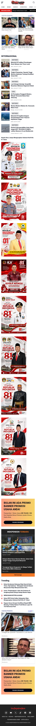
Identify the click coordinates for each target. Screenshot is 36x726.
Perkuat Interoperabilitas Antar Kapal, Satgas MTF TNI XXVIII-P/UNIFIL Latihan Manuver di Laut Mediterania (22, 129)
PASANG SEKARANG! (18, 522)
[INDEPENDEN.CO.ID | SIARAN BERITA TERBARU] (18, 2)
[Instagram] (6, 712)
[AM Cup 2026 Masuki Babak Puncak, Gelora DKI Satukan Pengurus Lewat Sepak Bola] (18, 546)
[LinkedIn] (30, 712)
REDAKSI (11, 716)
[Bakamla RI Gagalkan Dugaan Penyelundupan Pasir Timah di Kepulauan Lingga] (5, 116)
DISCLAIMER (30, 716)
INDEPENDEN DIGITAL (20, 716)
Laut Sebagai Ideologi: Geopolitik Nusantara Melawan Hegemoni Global (22, 85)
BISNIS (9, 7)
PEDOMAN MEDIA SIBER (13, 719)
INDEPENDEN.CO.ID (25, 722)
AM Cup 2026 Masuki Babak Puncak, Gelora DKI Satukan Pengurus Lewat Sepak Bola (17, 551)
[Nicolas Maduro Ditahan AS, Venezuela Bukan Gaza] (5, 106)
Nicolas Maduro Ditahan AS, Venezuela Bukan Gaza (22, 106)
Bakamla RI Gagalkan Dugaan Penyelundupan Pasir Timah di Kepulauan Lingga (20, 117)
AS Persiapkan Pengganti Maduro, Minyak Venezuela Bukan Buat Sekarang (21, 95)
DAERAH (15, 7)
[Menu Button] (2, 2)
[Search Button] (33, 2)
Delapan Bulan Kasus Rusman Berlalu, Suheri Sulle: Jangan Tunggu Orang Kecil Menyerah (18, 559)
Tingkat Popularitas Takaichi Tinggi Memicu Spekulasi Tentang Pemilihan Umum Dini (22, 74)
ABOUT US (4, 716)
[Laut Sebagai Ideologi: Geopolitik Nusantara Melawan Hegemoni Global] (5, 85)
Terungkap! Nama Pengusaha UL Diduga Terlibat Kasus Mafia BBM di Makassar (17, 568)
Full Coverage (18, 575)
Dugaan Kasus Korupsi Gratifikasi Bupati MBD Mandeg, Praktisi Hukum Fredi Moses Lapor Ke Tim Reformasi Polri (18, 604)
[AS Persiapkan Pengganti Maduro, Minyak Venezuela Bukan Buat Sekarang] (5, 95)
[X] (15, 712)
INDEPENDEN (15, 59)
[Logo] (18, 708)
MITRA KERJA (25, 719)
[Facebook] (25, 712)
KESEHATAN (23, 7)
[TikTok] (20, 712)
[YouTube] (11, 712)
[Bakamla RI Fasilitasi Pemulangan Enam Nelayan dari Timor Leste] (5, 63)
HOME (3, 7)
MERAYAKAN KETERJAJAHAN (26, 10)
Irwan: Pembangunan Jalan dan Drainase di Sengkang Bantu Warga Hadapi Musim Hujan (17, 591)
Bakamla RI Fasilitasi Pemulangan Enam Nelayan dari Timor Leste (21, 63)
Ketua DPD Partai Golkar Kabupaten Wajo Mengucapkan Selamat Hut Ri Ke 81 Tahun (17, 599)
